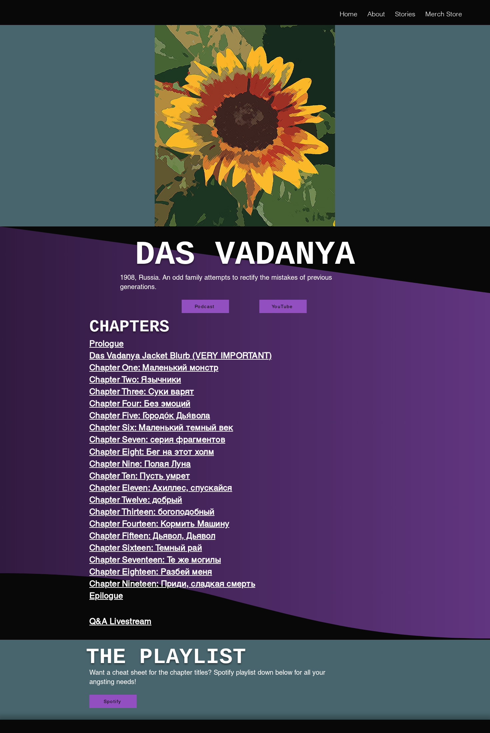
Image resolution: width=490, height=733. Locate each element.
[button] (405, 14)
